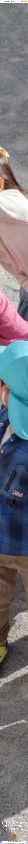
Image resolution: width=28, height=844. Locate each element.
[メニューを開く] (14, 836)
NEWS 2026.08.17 (14, 841)
